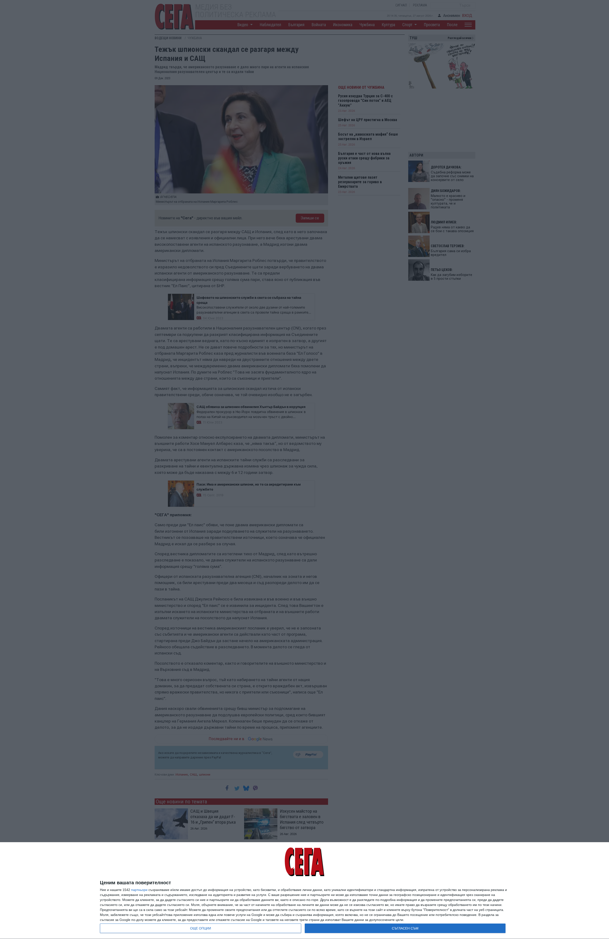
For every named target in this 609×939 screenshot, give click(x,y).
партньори (139, 889)
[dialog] (304, 890)
